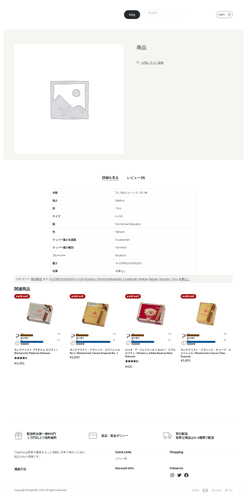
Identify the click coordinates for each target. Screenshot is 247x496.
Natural (153, 279)
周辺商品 (36, 279)
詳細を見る (110, 177)
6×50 (80, 279)
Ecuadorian (130, 279)
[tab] (110, 177)
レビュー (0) (136, 177)
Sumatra (164, 279)
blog (132, 14)
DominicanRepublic (109, 279)
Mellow (143, 279)
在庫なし (184, 279)
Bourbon (90, 279)
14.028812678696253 (62, 279)
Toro (174, 279)
